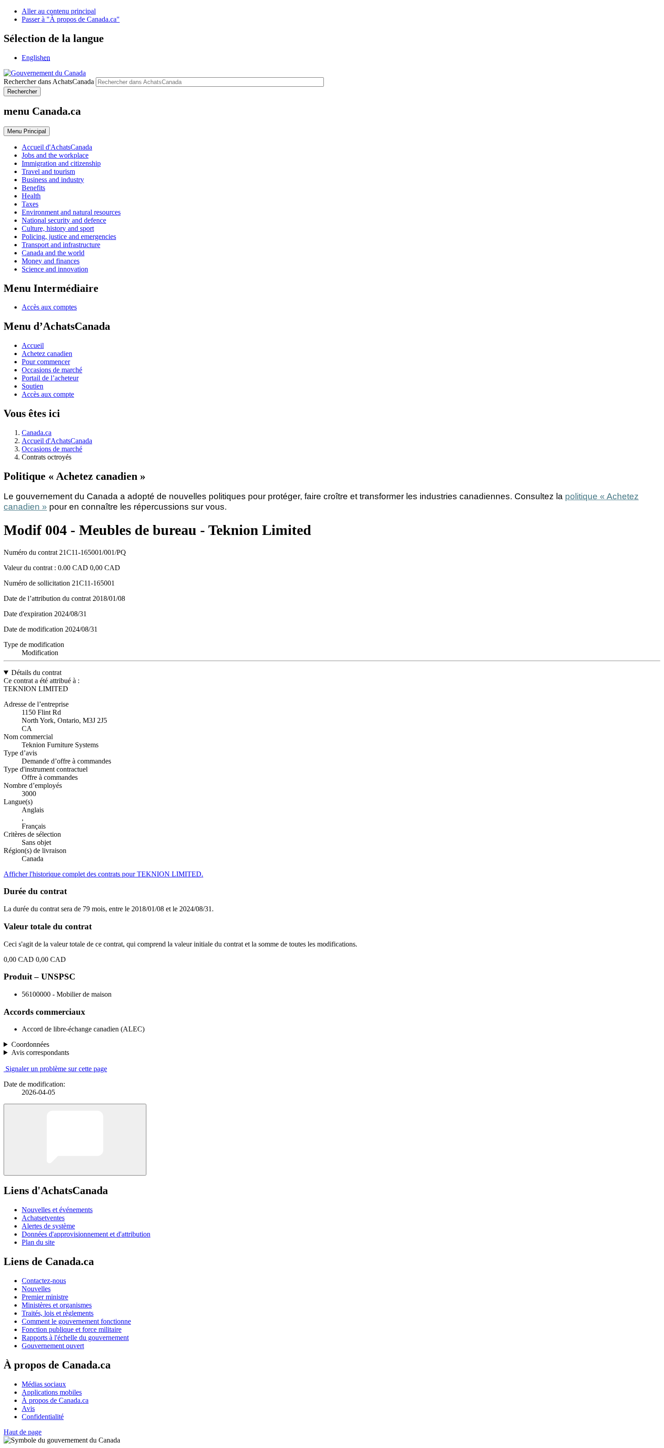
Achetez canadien (47, 353)
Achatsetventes (43, 1218)
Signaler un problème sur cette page (56, 1069)
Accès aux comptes (49, 307)
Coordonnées (30, 1044)
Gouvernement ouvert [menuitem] (53, 1346)
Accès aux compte (48, 394)
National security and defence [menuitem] (64, 220)
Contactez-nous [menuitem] (44, 1280)
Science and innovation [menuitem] (55, 269)
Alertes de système (48, 1226)
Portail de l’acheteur (50, 378)
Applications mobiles (52, 1392)
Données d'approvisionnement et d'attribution (86, 1234)
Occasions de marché (52, 370)
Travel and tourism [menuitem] (48, 171)
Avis (28, 1408)
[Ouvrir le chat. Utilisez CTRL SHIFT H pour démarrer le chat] (75, 1140)
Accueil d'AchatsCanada (57, 441)
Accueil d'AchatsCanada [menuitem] (57, 147)
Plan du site (38, 1242)
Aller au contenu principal (59, 11)
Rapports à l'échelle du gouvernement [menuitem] (75, 1337)
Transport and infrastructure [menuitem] (61, 244)
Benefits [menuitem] (33, 188)
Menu (26, 131)
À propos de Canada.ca (55, 1400)
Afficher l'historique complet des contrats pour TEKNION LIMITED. (103, 874)
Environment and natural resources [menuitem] (71, 212)
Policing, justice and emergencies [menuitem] (69, 236)
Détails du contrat (36, 672)
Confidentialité (43, 1416)
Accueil (33, 345)
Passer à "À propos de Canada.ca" (71, 19)
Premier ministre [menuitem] (45, 1297)
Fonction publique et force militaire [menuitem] (72, 1329)
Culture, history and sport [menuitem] (58, 228)
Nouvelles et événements (57, 1210)
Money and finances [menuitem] (50, 261)
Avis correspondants (40, 1052)
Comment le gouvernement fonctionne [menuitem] (76, 1321)
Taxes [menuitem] (30, 204)
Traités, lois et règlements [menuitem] (58, 1313)
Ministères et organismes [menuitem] (57, 1305)
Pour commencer (46, 362)
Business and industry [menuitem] (53, 179)
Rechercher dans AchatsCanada (49, 81)
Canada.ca (36, 432)
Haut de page (23, 1432)
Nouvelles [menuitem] (36, 1289)
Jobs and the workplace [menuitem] (55, 155)
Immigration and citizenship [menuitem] (61, 163)
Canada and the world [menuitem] (53, 253)
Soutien (32, 386)
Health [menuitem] (31, 196)
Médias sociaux (44, 1384)
